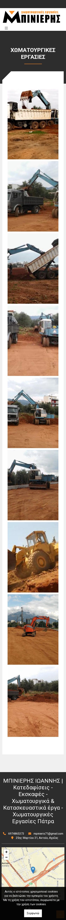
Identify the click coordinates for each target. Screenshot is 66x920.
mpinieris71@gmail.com (48, 833)
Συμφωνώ (33, 913)
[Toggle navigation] (6, 28)
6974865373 (16, 833)
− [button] (6, 857)
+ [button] (6, 852)
